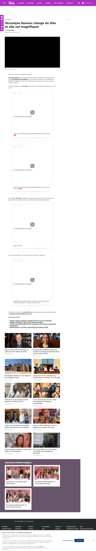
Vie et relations (58, 3)
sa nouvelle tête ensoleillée (19, 79)
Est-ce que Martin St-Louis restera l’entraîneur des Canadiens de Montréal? (45, 451)
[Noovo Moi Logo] (11, 3)
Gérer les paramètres (68, 540)
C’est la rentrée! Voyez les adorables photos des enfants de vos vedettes (17, 426)
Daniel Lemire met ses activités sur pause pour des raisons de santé (16, 350)
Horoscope (30, 3)
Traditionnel (18, 528)
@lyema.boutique (18, 245)
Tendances (70, 3)
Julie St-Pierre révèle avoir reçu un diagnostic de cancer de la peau (45, 426)
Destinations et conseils (72, 528)
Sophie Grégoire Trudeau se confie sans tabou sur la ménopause (18, 450)
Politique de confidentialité (86, 528)
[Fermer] (93, 540)
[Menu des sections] (4, 2)
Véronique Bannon (13, 77)
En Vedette (21, 3)
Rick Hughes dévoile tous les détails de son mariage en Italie (18, 376)
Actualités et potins (6, 528)
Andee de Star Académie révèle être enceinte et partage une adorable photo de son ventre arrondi (46, 351)
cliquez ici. (41, 546)
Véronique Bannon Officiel (33, 137)
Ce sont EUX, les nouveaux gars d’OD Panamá (16, 482)
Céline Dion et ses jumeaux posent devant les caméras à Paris (16, 400)
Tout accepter (79, 540)
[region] (48, 540)
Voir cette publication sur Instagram (22, 116)
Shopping (48, 3)
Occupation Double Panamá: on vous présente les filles (44, 482)
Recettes (31, 528)
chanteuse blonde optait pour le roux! (21, 314)
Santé (43, 528)
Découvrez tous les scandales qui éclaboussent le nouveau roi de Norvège (46, 376)
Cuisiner (39, 3)
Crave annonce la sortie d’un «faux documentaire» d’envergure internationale (44, 401)
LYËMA (29, 305)
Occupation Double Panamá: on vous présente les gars (16, 506)
